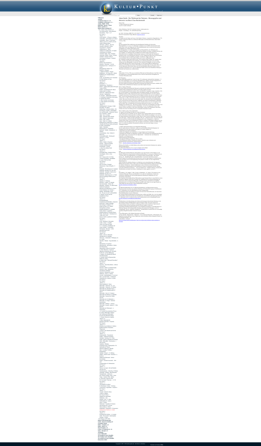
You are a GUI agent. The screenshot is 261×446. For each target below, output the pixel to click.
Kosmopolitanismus (104, 200)
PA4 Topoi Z (102, 411)
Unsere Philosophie (102, 434)
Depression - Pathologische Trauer (107, 92)
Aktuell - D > (102, 82)
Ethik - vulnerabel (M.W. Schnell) (107, 116)
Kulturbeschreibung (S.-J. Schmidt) (107, 209)
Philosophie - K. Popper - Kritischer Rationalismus (107, 301)
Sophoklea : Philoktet (104, 344)
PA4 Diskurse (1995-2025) (104, 418)
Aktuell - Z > (102, 412)
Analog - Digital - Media (103, 23)
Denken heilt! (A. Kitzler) (105, 91)
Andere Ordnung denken (105, 43)
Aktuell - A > (102, 35)
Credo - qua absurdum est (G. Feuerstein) (108, 77)
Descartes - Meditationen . (105, 94)
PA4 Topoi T (102, 365)
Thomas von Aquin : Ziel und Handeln (108, 368)
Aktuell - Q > (102, 318)
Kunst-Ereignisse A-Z (103, 428)
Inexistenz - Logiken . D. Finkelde (107, 182)
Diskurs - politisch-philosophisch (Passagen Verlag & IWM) (109, 87)
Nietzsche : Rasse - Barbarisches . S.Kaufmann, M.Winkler (107, 269)
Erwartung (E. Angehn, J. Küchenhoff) (108, 110)
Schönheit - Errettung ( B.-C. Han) (107, 338)
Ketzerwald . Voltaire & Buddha (107, 203)
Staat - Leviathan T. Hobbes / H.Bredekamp (106, 350)
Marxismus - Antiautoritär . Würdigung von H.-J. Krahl (109, 238)
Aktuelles (100, 19)
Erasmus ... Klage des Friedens (106, 143)
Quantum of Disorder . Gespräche (107, 321)
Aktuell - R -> (103, 324)
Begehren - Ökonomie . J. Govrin (107, 64)
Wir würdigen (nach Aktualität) (105, 436)
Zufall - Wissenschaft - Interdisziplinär (108, 415)
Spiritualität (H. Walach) (105, 347)
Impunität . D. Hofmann (105, 181)
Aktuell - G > (102, 151)
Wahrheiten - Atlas (104, 398)
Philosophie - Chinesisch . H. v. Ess (107, 285)
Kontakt (152, 15)
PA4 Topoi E (102, 103)
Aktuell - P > (102, 282)
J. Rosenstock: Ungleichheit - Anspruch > (108, 387)
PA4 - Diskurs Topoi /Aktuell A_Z (106, 29)
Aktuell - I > (102, 179)
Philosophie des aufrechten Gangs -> (107, 288)
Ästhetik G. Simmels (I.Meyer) (106, 56)
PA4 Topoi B (102, 59)
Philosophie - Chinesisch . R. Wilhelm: (108, 287)
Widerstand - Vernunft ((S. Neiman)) (107, 404)
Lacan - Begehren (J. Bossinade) (107, 221)
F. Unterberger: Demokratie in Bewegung (108, 97)
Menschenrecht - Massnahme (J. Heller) (108, 245)
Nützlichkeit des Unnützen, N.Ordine (108, 278)
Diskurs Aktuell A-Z (102, 26)
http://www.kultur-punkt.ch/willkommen (127, 220)
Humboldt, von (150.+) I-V (105, 173)
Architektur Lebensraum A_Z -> (105, 22)
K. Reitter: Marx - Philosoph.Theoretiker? (109, 260)
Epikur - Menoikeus (104, 127)
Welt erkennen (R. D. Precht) (106, 405)
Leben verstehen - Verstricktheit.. (107, 227)
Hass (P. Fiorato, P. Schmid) (106, 164)
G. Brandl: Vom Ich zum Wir (106, 194)
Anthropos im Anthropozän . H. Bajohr (108, 50)
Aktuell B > (102, 61)
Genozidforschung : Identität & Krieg (108, 152)
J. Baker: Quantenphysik (105, 320)
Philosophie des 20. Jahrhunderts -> (107, 299)
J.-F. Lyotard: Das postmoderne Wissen (108, 311)
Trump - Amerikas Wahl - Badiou (107, 377)
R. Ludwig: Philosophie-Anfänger (107, 312)
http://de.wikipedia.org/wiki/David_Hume (128, 184)
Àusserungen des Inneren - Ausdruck (108, 58)
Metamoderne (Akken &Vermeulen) (107, 248)
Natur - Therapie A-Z (103, 431)
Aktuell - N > (102, 263)
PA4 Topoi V (102, 389)
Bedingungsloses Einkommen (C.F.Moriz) (109, 122)
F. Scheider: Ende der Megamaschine (108, 257)
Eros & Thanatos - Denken (105, 113)
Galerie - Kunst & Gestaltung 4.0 (105, 422)
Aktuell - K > (102, 198)
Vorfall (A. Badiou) (104, 393)
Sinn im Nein (102, 342)
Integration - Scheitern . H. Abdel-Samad (108, 185)
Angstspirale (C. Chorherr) (105, 47)
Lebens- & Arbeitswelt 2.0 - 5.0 (105, 429)
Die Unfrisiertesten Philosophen (106, 314)
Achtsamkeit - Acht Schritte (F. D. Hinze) (108, 38)
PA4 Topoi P (102, 281)
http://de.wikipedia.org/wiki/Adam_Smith (131, 143)
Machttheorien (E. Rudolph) (106, 236)
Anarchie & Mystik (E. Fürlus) (106, 46)
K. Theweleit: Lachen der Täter (106, 378)
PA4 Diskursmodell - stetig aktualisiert (108, 31)
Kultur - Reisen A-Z (102, 426)
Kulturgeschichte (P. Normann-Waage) (108, 212)
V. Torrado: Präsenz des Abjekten (107, 317)
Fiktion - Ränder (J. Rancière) (106, 142)
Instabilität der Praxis (104, 196)
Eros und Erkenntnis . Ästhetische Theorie (109, 112)
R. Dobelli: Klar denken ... (105, 98)
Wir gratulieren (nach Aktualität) (105, 435)
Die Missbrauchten (104, 255)
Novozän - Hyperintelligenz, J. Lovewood (108, 275)
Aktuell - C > (102, 76)
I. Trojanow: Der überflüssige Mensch (108, 254)
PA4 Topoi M (102, 231)
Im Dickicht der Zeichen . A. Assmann (108, 414)
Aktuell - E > (102, 104)
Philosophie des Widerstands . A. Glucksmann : (107, 308)
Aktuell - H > (102, 163)
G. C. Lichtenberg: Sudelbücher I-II (107, 225)
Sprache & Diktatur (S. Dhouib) (106, 348)
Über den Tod (103, 369)
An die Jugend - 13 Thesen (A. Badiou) (108, 37)
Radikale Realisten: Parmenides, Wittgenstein (106, 328)
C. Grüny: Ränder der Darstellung (107, 101)
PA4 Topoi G (102, 149)
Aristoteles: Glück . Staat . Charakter (107, 53)
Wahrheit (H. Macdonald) (105, 396)
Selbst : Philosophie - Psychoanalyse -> (108, 341)
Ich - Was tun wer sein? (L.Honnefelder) (108, 193)
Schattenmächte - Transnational (106, 335)
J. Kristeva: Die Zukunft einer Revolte (108, 330)
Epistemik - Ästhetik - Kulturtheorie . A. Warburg (108, 130)
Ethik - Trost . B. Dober (105, 115)
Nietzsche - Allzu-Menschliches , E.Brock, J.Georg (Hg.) (109, 265)
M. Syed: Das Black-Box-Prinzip (107, 315)
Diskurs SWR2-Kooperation (104, 420)
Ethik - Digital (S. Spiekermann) (106, 118)
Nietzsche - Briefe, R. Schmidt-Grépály (108, 267)
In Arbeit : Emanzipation (105, 125)
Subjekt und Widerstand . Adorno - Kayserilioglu (107, 358)
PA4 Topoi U (102, 381)
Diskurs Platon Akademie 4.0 (104, 28)
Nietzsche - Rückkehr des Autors (107, 272)
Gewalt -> (102, 155)
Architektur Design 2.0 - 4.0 (104, 20)
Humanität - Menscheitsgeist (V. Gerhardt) (109, 169)
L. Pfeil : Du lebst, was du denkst (107, 100)
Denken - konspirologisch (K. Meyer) (108, 89)
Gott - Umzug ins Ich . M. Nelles (107, 157)
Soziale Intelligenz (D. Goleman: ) (107, 190)
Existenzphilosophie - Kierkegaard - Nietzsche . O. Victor (107, 136)
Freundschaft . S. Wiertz (105, 146)
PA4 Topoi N (102, 261)
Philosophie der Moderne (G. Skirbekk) (108, 294)
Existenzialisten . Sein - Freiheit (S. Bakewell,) (107, 133)
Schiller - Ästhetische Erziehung (106, 336)
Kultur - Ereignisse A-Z (103, 425)
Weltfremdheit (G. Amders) (105, 401)
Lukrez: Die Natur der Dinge (106, 224)
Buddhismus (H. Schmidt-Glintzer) (107, 74)
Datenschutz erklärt (102, 439)
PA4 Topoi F (102, 139)
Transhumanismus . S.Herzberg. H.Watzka (109, 371)
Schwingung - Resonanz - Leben (107, 228)
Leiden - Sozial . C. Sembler (106, 222)
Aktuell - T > (102, 366)
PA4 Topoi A (102, 34)
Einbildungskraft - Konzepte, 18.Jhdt (107, 106)
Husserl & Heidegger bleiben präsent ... (108, 176)
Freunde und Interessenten (105, 145)
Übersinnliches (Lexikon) (105, 384)
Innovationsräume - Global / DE (106, 184)
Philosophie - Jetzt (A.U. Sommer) (107, 293)
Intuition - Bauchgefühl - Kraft (106, 191)
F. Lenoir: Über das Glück (105, 160)
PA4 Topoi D (102, 80)
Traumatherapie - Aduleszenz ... (106, 374)
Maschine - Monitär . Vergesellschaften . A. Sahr (109, 241)
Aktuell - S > (102, 333)
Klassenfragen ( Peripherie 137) (106, 204)
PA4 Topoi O (102, 279)
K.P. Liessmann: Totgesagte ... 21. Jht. (108, 380)
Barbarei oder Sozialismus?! (106, 62)
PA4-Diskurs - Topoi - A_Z (105, 32)
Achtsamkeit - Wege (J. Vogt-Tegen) (107, 40)
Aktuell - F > (102, 140)
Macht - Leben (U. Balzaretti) (106, 234)
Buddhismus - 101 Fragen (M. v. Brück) (108, 73)
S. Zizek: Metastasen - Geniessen (107, 249)
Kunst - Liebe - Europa (104, 119)
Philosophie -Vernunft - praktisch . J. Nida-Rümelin (109, 305)
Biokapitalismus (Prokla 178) (106, 68)
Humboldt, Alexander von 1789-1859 (108, 170)
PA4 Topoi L (102, 218)
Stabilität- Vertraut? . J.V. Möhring (107, 353)
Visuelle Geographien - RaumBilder (107, 158)
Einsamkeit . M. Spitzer (105, 107)
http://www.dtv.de (141, 34)
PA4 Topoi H (102, 161)
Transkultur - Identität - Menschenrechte (108, 372)
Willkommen (101, 18)
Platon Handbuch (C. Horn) (106, 284)
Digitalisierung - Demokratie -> (106, 85)
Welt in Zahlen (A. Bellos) (105, 407)
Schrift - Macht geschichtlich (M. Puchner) (109, 339)
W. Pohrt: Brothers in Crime (106, 79)
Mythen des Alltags (104, 258)
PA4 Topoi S (102, 332)
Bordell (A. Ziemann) (104, 70)
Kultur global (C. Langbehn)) (106, 210)
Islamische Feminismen (105, 187)
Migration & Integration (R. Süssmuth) (108, 251)
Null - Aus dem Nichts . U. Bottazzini (108, 276)
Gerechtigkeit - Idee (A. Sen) (106, 154)
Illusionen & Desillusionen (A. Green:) (108, 188)
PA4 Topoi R (102, 323)
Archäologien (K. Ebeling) (105, 52)
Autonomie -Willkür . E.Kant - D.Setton (108, 55)
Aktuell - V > (102, 390)
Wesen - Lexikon (103, 402)
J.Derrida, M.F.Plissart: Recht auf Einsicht (109, 124)
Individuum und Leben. (105, 230)
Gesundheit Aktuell (102, 423)
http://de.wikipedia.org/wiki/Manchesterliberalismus (134, 149)
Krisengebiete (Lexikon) (105, 207)
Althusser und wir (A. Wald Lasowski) (108, 41)
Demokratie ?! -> (103, 83)
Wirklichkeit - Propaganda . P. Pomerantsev (109, 408)
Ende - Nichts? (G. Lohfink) (106, 121)
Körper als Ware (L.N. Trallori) (106, 206)
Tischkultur (100, 432)
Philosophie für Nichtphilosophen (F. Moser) (107, 290)
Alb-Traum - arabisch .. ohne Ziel (107, 44)
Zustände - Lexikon (104, 417)
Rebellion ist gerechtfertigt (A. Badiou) (108, 326)
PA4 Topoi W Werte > (104, 395)
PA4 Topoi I (102, 178)
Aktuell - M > (102, 233)
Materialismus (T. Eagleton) (105, 243)
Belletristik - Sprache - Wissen (105, 25)
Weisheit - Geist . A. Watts (105, 399)
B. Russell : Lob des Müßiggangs (107, 252)
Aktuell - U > (102, 383)
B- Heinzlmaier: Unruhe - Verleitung (107, 386)
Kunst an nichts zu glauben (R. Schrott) (108, 216)
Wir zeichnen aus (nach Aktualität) (106, 438)
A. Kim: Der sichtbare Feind (106, 148)
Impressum (159, 15)
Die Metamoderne (103, 246)
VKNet (162, 444)
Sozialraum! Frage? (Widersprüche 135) (108, 345)
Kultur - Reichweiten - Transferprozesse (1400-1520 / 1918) (108, 214)
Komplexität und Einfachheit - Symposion (109, 201)
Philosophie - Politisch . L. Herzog (107, 303)
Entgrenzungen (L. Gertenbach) (106, 128)
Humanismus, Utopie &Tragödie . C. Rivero (107, 166)
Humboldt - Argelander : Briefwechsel (108, 172)
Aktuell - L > (102, 219)
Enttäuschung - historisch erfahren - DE (108, 109)
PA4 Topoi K (102, 197)
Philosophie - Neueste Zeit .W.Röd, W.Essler (107, 296)
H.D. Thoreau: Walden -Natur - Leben (108, 375)
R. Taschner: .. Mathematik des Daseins (108, 95)
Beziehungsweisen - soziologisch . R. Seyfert (108, 66)
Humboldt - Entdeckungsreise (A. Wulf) (108, 175)
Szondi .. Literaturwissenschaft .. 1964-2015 (108, 361)
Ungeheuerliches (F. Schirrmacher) (107, 363)
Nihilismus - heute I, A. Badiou (106, 273)
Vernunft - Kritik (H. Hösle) (106, 392)
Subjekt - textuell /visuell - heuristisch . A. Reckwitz (108, 355)
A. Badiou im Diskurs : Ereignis (106, 71)
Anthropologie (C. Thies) (105, 49)
